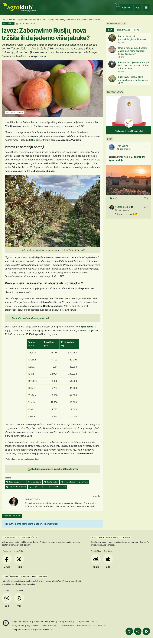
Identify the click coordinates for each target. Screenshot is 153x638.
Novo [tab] (136, 30)
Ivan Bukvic (122, 145)
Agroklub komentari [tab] (12, 516)
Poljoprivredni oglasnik (44, 621)
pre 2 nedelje (125, 149)
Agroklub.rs (22, 20)
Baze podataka (65, 621)
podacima (87, 326)
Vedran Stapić (122, 206)
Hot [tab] (110, 30)
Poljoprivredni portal (21, 621)
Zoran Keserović (38, 487)
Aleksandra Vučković (17, 487)
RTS (31, 139)
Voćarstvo (34, 20)
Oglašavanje (32, 625)
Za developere (67, 625)
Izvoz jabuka (35, 482)
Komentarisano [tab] (123, 30)
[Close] (137, 7)
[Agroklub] (19, 7)
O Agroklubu (18, 625)
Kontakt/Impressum (86, 625)
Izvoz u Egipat (69, 482)
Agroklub (37, 629)
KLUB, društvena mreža (86, 621)
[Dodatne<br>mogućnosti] (146, 631)
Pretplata (102, 625)
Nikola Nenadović (58, 487)
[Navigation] (146, 7)
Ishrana (84, 482)
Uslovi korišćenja (49, 625)
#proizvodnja (116, 160)
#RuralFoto (140, 156)
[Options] (146, 146)
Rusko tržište (52, 482)
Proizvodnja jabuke (17, 482)
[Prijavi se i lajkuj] (129, 631)
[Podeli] (137, 631)
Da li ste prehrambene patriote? (30, 318)
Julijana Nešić (32, 499)
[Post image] (128, 179)
